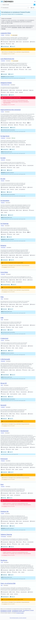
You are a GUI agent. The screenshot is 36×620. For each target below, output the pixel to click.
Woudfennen (4, 560)
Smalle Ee (2, 513)
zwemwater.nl (5, 53)
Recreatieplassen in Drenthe (17, 610)
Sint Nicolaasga (3, 536)
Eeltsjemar (3, 245)
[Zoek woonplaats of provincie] (34, 5)
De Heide (3, 158)
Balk (1, 585)
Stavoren (2, 340)
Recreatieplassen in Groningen (6, 610)
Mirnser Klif (4, 383)
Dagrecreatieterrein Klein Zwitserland (11, 109)
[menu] (35, 2)
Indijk (2, 317)
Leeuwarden (14, 27)
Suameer (2, 111)
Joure (2, 562)
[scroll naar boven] (34, 617)
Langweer (2, 35)
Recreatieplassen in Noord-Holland (18, 611)
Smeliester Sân (5, 511)
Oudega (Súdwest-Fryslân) (5, 84)
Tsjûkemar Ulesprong (6, 534)
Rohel (2, 484)
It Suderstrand (4, 338)
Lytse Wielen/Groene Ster (7, 58)
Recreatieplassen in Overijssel (28, 610)
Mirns (2, 385)
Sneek (23, 27)
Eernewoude (3, 361)
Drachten (20, 27)
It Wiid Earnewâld (5, 359)
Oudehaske (3, 407)
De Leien (3, 178)
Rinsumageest (3, 247)
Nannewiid (3, 405)
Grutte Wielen (4, 272)
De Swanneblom (5, 200)
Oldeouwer (2, 486)
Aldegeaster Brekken (6, 82)
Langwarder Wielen (6, 33)
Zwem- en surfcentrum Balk (8, 583)
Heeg (2, 296)
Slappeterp (2, 202)
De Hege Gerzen (5, 136)
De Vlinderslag (4, 223)
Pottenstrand (4, 458)
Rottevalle (2, 180)
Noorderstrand (4, 430)
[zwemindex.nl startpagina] (7, 1)
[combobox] (17, 5)
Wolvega (2, 225)
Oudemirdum (3, 138)
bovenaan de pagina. (20, 612)
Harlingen (3, 28)
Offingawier (3, 460)
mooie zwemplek (14, 35)
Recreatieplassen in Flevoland (6, 611)
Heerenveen (28, 27)
